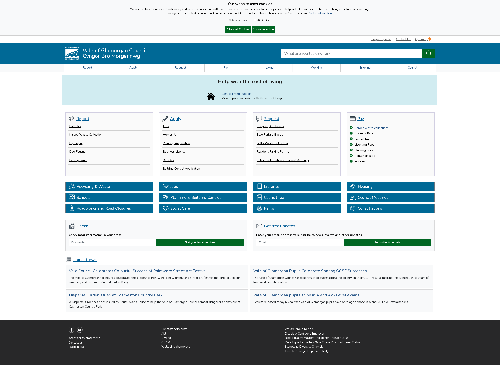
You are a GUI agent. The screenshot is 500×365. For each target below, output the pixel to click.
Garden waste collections (371, 128)
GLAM (165, 342)
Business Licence (174, 152)
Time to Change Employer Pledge (307, 351)
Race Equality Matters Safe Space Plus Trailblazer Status (322, 342)
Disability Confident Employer (304, 333)
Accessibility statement (84, 338)
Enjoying (365, 68)
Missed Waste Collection (85, 135)
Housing (365, 186)
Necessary (239, 20)
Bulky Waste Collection (272, 143)
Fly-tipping (76, 143)
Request (180, 68)
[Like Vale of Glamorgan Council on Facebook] (71, 330)
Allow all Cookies (238, 29)
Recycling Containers (270, 126)
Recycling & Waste (93, 186)
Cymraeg (421, 39)
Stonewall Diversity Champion (305, 347)
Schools (84, 197)
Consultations (370, 208)
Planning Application (176, 143)
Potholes (75, 126)
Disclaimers (76, 347)
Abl (163, 333)
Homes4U (169, 135)
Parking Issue (78, 160)
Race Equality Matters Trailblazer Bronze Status (316, 338)
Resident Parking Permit (273, 152)
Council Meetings (373, 197)
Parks (269, 208)
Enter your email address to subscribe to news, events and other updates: (309, 235)
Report (87, 68)
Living (270, 68)
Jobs (166, 126)
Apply (133, 68)
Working (316, 68)
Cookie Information (320, 13)
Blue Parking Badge (270, 135)
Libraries (272, 186)
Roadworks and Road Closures (104, 208)
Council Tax (274, 197)
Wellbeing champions (175, 347)
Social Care (180, 208)
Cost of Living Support (236, 94)
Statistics (263, 20)
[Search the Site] (428, 53)
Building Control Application (181, 169)
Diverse (166, 338)
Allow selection (263, 29)
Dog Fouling (77, 152)
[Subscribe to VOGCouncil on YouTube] (80, 330)
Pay (226, 68)
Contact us (76, 342)
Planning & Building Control (195, 197)
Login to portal (381, 39)
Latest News (85, 259)
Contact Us (403, 39)
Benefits (168, 160)
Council (412, 68)
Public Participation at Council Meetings (283, 160)
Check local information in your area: (95, 235)
